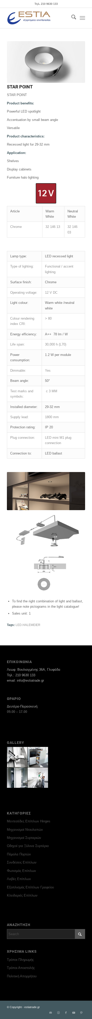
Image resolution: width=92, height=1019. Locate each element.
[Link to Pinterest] (81, 1012)
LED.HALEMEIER (28, 624)
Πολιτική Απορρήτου (22, 976)
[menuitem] (71, 18)
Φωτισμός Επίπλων (21, 871)
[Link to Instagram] (58, 1012)
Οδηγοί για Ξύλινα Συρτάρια (28, 846)
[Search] (71, 18)
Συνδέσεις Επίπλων (22, 862)
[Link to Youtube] (73, 1012)
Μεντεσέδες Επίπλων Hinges (28, 821)
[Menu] (82, 18)
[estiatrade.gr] (38, 18)
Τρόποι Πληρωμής (20, 960)
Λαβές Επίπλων (19, 879)
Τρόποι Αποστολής (21, 968)
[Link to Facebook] (66, 1012)
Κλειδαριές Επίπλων (22, 895)
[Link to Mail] (50, 1012)
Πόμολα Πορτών (19, 854)
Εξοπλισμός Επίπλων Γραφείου (30, 887)
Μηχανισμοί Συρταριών (24, 838)
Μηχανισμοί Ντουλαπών (25, 830)
